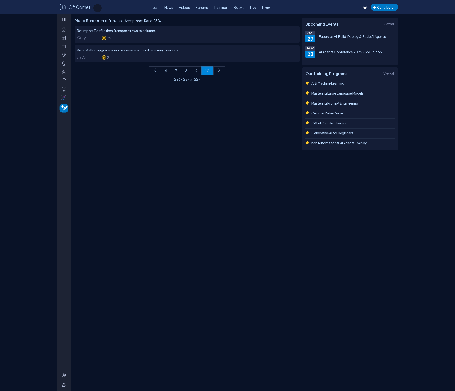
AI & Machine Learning (327, 83)
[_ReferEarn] (65, 80)
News (168, 7)
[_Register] (65, 375)
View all (389, 24)
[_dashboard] (65, 38)
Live (253, 7)
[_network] (65, 72)
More (266, 7)
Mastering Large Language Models (337, 93)
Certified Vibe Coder (327, 113)
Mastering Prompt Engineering (334, 103)
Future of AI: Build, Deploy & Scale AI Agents (352, 36)
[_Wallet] (65, 46)
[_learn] (65, 55)
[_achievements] (65, 63)
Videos (184, 7)
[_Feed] (65, 29)
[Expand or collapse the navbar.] (64, 19)
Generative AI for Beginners (332, 133)
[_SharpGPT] (65, 97)
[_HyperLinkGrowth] (63, 108)
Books (239, 7)
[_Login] (65, 385)
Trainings (221, 7)
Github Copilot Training (329, 123)
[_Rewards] (65, 89)
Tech (155, 7)
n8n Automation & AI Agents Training (339, 143)
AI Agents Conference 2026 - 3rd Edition (350, 52)
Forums (202, 7)
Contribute (385, 7)
